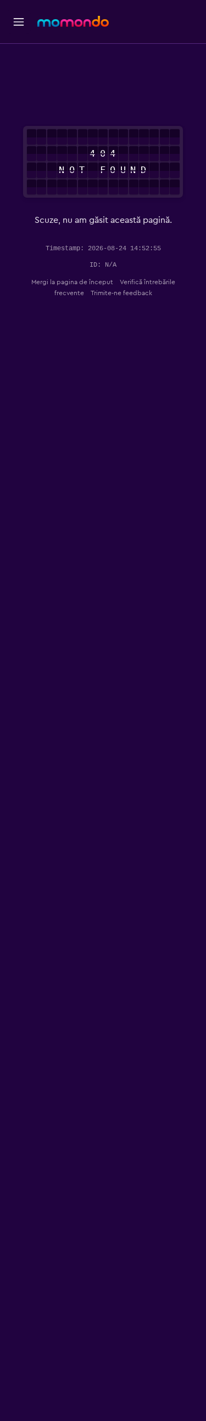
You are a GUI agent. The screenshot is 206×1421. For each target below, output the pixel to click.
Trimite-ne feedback (121, 293)
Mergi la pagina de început (72, 282)
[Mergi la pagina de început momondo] (73, 21)
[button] (19, 22)
